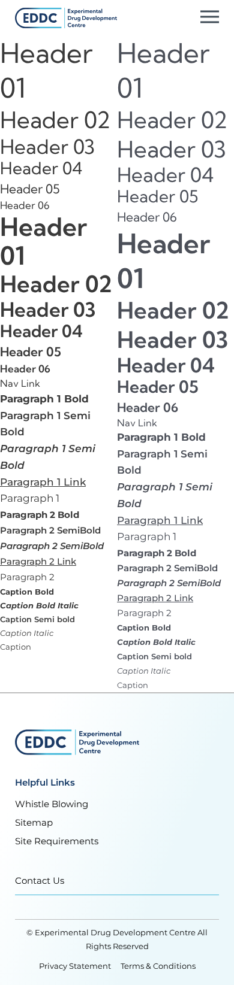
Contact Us (39, 880)
